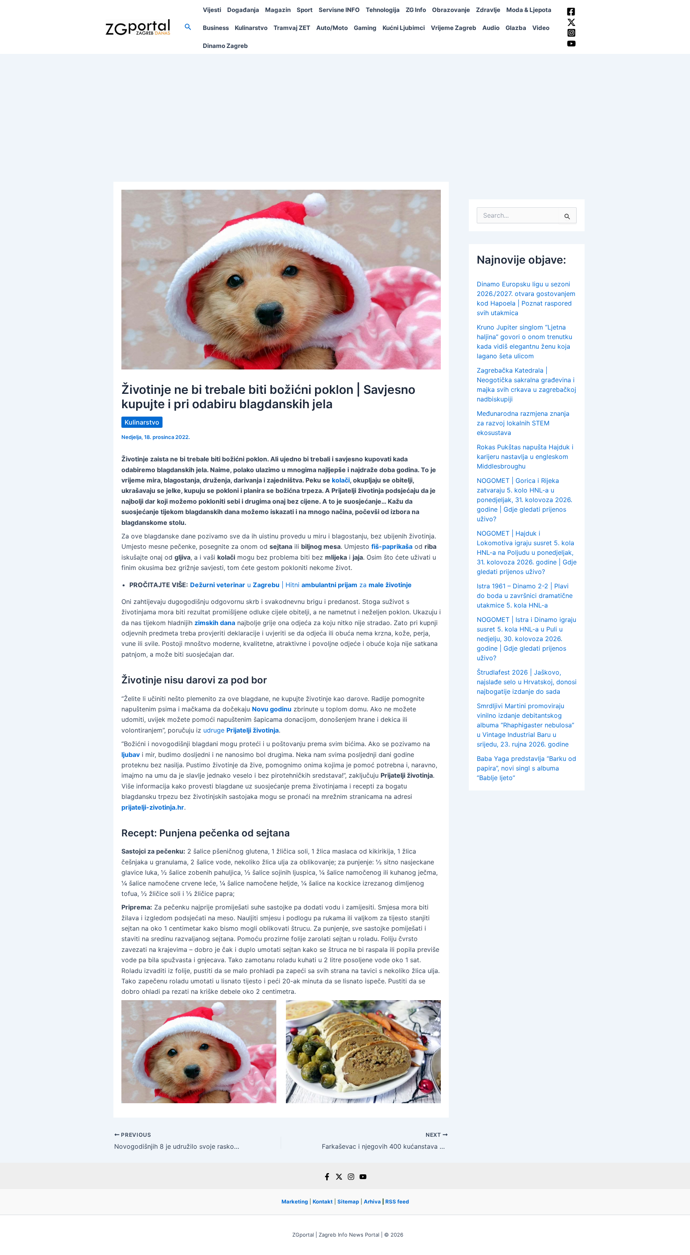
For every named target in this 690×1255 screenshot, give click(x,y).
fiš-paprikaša (391, 546)
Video (540, 28)
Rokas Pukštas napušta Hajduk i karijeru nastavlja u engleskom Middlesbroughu (525, 456)
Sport (305, 10)
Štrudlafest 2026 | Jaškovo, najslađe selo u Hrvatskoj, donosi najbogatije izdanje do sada (527, 681)
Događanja (243, 10)
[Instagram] (571, 32)
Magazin (278, 10)
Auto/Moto (332, 28)
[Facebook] (571, 11)
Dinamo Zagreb (225, 46)
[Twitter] (571, 22)
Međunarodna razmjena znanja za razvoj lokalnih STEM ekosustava (523, 423)
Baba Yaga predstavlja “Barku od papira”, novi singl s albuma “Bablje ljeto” (526, 768)
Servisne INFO (339, 10)
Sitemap (348, 1201)
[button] (188, 27)
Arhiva (372, 1201)
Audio (491, 28)
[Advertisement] (345, 114)
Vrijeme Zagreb (453, 28)
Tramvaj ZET (292, 28)
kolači (341, 480)
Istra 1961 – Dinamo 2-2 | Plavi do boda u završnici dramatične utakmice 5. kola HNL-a (525, 595)
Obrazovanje (451, 10)
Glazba (516, 28)
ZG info (416, 10)
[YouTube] (571, 43)
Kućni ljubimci (404, 28)
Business (216, 28)
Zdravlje (488, 10)
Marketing (295, 1201)
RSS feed (397, 1201)
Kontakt (323, 1201)
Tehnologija (383, 10)
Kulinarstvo (251, 28)
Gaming (365, 28)
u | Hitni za (301, 585)
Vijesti (212, 10)
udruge (241, 730)
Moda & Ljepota (528, 10)
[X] (339, 1176)
